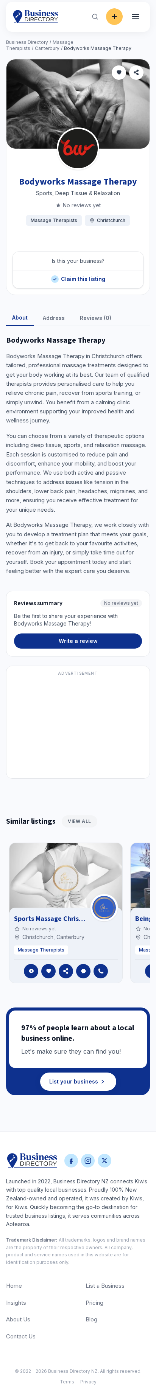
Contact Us (21, 1336)
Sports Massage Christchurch (58, 919)
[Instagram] (88, 1160)
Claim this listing (83, 276)
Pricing (94, 1302)
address (54, 318)
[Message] (83, 971)
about (20, 317)
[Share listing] (136, 72)
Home (14, 1285)
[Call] (101, 971)
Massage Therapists (54, 220)
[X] (104, 1160)
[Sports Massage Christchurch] (104, 907)
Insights (16, 1302)
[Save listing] (119, 72)
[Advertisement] (78, 726)
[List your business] (114, 16)
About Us (18, 1319)
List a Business (105, 1285)
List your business (73, 1081)
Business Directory (27, 42)
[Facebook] (71, 1160)
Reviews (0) (95, 318)
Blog (91, 1319)
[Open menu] (135, 16)
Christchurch (111, 220)
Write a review (78, 641)
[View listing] (31, 971)
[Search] (95, 16)
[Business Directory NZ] (32, 1160)
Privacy (88, 1382)
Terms (67, 1382)
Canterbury (47, 48)
